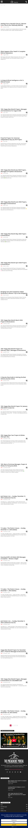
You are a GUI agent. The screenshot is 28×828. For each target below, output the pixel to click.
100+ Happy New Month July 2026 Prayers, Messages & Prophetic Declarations (13, 170)
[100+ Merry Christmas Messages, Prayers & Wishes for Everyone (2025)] (14, 455)
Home (1, 4)
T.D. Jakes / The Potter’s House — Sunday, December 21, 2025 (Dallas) (13, 529)
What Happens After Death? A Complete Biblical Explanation (13, 52)
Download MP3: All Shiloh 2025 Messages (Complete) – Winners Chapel (13, 558)
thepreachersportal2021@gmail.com (16, 769)
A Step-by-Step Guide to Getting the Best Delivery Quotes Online (13, 378)
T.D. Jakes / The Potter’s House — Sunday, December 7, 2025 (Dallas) (13, 590)
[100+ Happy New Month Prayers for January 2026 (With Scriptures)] (14, 397)
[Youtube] (20, 772)
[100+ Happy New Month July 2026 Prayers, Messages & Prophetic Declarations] (14, 159)
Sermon (2, 808)
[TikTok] (12, 772)
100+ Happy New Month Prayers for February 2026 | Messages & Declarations (13, 349)
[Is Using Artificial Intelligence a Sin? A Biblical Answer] (14, 71)
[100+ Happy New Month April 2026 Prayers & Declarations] (14, 253)
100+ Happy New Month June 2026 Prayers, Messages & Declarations (14, 202)
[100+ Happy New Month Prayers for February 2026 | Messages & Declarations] (14, 339)
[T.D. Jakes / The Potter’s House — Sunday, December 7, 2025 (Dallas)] (14, 578)
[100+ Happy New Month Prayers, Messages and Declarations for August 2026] (14, 100)
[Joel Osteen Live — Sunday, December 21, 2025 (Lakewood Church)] (14, 485)
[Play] (2, 746)
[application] (14, 740)
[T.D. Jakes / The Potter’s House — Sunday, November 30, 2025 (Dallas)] (14, 700)
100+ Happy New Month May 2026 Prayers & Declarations (13, 234)
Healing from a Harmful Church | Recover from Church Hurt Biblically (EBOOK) (13, 24)
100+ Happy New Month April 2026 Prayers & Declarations (14, 263)
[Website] (15, 772)
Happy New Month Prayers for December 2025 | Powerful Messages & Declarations (13, 650)
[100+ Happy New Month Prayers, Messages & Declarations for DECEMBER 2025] (14, 670)
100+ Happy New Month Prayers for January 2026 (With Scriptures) (14, 407)
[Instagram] (10, 772)
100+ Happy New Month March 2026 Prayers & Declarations (12, 321)
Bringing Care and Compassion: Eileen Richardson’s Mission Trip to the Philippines (14, 292)
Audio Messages (4, 806)
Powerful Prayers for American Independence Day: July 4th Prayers (11, 138)
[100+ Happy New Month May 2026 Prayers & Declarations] (14, 223)
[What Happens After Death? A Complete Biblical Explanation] (14, 42)
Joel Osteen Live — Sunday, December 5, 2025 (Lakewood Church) (13, 621)
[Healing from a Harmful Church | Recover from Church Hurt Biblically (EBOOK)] (14, 14)
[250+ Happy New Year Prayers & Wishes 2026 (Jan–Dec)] (14, 426)
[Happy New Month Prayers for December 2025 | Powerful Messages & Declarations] (14, 641)
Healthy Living (3, 810)
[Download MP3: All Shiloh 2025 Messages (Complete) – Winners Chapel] (14, 548)
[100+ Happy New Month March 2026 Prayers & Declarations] (14, 311)
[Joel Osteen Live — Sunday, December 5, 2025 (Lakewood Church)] (14, 610)
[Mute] (23, 746)
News (2, 804)
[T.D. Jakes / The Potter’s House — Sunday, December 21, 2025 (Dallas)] (14, 517)
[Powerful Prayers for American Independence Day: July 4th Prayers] (14, 129)
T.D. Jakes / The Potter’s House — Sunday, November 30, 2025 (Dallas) (13, 711)
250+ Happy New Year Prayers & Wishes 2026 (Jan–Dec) (13, 436)
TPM (1, 26)
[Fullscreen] (25, 746)
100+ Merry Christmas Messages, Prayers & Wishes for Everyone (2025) (14, 465)
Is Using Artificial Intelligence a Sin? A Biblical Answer (12, 81)
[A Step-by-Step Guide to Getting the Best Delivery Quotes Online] (14, 368)
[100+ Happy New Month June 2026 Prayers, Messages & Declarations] (14, 191)
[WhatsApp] (18, 772)
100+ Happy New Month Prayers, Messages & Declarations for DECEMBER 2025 (14, 679)
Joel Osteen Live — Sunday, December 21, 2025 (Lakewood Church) (13, 497)
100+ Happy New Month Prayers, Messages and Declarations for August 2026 (14, 110)
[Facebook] (7, 772)
